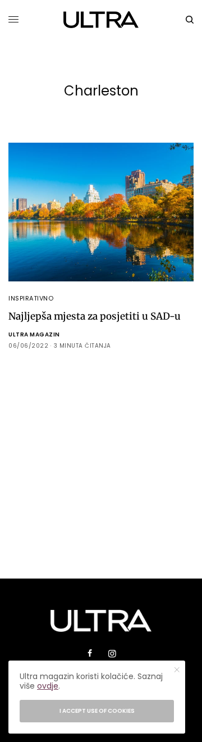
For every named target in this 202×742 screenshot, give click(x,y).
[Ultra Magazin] (101, 19)
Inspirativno (31, 298)
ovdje (47, 685)
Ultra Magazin (34, 334)
